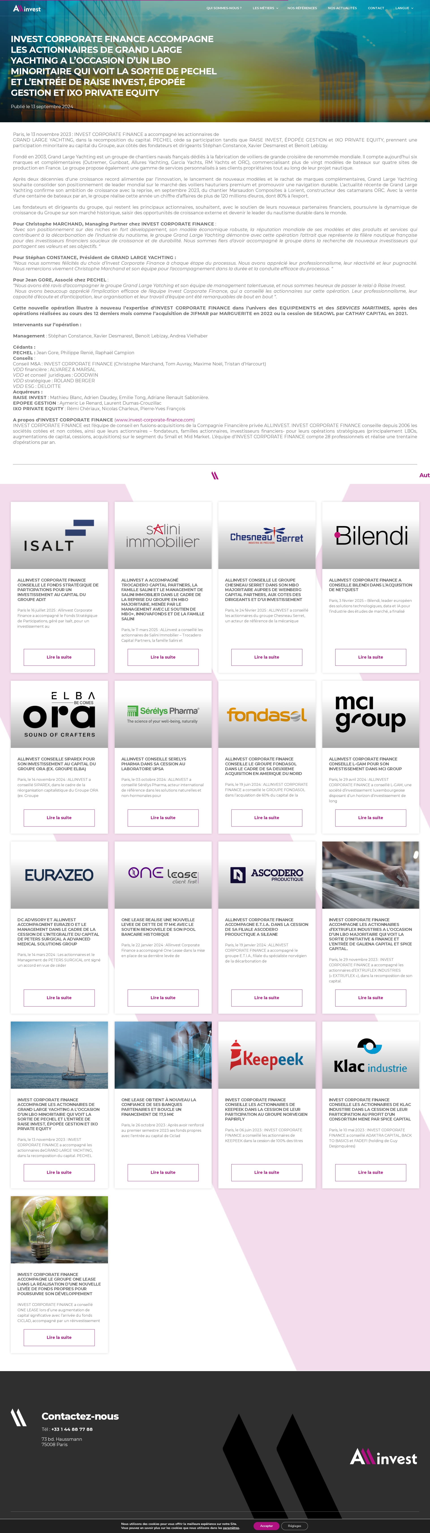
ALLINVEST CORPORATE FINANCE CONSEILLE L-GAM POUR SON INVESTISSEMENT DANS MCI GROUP (365, 764)
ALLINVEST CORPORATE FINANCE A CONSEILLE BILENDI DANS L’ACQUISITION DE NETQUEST (371, 585)
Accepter (266, 1526)
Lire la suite (59, 657)
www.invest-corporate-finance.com (155, 420)
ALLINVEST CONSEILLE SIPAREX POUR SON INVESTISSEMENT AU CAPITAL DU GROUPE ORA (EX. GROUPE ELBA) (56, 764)
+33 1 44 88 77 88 (72, 1429)
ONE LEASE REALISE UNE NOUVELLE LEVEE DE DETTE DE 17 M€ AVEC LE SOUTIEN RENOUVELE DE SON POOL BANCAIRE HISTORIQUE (158, 927)
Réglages (294, 1526)
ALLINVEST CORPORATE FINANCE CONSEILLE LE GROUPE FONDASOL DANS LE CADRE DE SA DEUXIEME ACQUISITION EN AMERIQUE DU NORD (263, 766)
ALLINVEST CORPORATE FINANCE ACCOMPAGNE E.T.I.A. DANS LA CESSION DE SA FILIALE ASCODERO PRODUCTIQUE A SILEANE (266, 927)
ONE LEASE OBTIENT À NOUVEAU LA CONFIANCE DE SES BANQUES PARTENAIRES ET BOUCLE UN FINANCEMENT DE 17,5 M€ (158, 1107)
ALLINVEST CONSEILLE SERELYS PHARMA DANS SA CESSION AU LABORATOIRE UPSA (153, 764)
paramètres (231, 1528)
